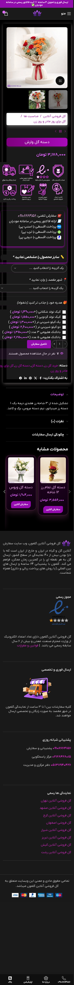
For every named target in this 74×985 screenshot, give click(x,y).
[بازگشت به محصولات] (60, 131)
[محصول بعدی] (55, 131)
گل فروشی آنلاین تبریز (56, 838)
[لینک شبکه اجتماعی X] (35, 378)
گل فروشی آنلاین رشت (56, 852)
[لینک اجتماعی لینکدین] (25, 378)
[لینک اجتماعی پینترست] (30, 378)
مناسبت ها (31, 116)
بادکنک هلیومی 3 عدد (31, 332)
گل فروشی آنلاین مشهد (55, 808)
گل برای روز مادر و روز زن (50, 121)
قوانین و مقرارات (27, 646)
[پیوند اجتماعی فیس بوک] (40, 378)
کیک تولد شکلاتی (35, 312)
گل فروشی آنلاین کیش (56, 845)
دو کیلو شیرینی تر (35, 327)
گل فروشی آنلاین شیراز (56, 830)
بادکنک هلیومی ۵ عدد (31, 337)
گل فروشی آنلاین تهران (56, 801)
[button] (63, 58)
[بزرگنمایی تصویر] (60, 80)
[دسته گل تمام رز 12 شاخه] (53, 470)
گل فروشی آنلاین (54, 116)
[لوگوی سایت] (37, 13)
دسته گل (37, 366)
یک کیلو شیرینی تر (34, 322)
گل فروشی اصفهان (58, 823)
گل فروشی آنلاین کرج (57, 815)
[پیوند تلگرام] (20, 378)
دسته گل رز (22, 366)
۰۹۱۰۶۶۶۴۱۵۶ (27, 215)
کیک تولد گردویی (35, 317)
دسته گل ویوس (21, 487)
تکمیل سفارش (39, 344)
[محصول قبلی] (65, 131)
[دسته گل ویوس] (21, 470)
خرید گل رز (51, 366)
